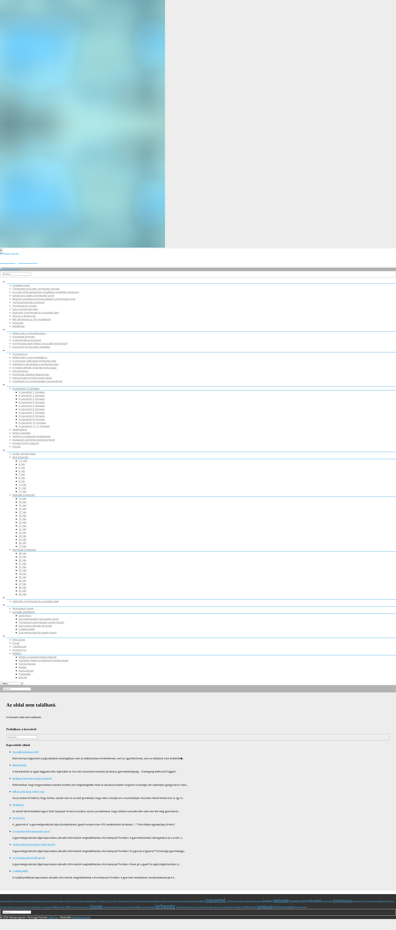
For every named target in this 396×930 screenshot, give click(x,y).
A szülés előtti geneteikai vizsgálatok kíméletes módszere (45, 292)
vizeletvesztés (301, 907)
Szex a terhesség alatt (25, 309)
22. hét (22, 529)
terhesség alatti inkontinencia (188, 907)
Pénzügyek (12, 604)
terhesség (165, 906)
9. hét (22, 481)
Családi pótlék (27, 629)
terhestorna (249, 906)
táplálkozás (264, 906)
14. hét (22, 502)
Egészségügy (26, 670)
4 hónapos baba (21, 901)
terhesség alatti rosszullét (210, 907)
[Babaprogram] (9, 269)
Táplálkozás (13, 329)
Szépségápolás (15, 597)
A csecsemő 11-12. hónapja (34, 426)
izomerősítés (46, 907)
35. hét (22, 577)
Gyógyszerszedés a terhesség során (33, 295)
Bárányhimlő (19, 765)
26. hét (22, 543)
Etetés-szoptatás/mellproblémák (38, 657)
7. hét (22, 474)
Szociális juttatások (23, 612)
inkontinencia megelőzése (30, 907)
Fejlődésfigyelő (14, 450)
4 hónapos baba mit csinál (39, 901)
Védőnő (10, 384)
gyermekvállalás (311, 901)
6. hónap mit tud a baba (107, 901)
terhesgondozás (148, 907)
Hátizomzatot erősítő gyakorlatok (32, 378)
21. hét (22, 526)
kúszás (62, 907)
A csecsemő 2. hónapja (32, 395)
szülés (137, 906)
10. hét (22, 484)
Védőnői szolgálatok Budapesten (31, 436)
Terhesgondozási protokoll (28, 302)
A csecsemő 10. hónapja (32, 422)
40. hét (22, 594)
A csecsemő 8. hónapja (32, 416)
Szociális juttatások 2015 (25, 752)
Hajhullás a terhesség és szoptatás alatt (35, 312)
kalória (55, 906)
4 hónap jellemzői (7, 901)
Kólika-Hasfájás (21, 433)
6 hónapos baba (90, 901)
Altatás (23, 667)
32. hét (22, 567)
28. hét (22, 553)
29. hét (22, 556)
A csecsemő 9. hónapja (32, 419)
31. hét (22, 563)
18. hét (22, 515)
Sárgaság (17, 322)
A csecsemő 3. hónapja (32, 399)
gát (354, 901)
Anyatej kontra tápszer (25, 443)
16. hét (22, 508)
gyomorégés (327, 901)
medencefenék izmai (80, 907)
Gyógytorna (13, 350)
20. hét (22, 522)
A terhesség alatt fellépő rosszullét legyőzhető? (40, 343)
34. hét (22, 573)
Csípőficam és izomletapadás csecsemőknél (37, 381)
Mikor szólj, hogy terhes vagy (28, 791)
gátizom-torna (361, 901)
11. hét (22, 488)
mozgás (96, 906)
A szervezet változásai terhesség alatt (34, 361)
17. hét (22, 512)
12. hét (22, 491)
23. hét (22, 532)
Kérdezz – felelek (16, 636)
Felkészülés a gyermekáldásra (29, 357)
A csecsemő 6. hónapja (32, 409)
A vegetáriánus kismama (26, 340)
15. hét (22, 505)
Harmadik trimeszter (24, 549)
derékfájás (267, 900)
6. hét (22, 471)
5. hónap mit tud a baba (73, 901)
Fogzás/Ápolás (27, 664)
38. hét (22, 587)
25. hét (22, 539)
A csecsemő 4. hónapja (32, 402)
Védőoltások (19, 429)
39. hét (22, 591)
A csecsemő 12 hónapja (25, 388)
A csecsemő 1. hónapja (32, 392)
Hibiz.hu (53, 917)
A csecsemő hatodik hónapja (186, 901)
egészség (281, 900)
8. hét (22, 478)
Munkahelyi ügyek (23, 608)
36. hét (22, 580)
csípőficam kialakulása (252, 901)
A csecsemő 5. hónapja (32, 405)
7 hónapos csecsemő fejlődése (147, 901)
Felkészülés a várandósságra (29, 333)
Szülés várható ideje (24, 453)
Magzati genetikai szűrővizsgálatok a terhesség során (43, 299)
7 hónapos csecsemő (126, 901)
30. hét (22, 560)
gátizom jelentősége (376, 901)
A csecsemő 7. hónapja (32, 412)
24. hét (22, 536)
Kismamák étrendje (23, 336)
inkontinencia (13, 907)
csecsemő (215, 900)
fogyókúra (294, 900)
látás (68, 906)
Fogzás (16, 446)
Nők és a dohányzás (24, 316)
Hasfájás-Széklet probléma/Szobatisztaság (43, 660)
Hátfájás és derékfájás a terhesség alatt (35, 364)
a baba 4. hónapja (167, 901)
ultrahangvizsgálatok (284, 906)
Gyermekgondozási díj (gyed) (35, 625)
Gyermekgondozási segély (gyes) (38, 632)
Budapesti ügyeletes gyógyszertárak (33, 439)
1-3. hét (23, 461)
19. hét (22, 519)
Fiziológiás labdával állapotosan (30, 374)
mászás (106, 907)
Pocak (9, 281)
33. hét (22, 570)
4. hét (22, 464)
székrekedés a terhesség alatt (121, 907)
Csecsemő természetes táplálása (31, 347)
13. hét (22, 498)
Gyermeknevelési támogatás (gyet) (39, 619)
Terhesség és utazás (24, 305)
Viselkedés (25, 674)
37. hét (22, 584)
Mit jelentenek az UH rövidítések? (31, 319)
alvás (201, 900)
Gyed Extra (25, 615)
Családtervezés (21, 285)
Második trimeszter (23, 495)
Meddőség (18, 326)
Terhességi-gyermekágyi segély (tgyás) (41, 622)
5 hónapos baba (56, 901)
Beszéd (23, 677)
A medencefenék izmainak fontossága (34, 367)
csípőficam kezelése (234, 901)
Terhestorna (19, 354)
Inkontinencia (20, 371)
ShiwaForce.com (81, 917)
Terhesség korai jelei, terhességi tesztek (36, 288)
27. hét (22, 546)
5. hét (22, 467)
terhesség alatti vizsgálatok (231, 907)
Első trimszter (20, 457)
